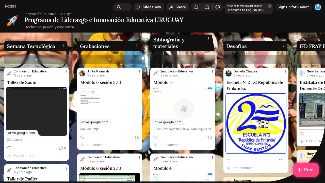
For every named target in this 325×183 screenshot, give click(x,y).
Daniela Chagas (245, 71)
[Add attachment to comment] (9, 155)
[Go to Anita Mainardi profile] (82, 73)
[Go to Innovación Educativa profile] (9, 73)
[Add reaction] (9, 148)
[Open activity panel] (196, 7)
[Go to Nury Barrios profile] (302, 73)
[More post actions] (66, 71)
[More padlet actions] (218, 7)
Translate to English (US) (246, 10)
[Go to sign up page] (318, 7)
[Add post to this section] (36, 59)
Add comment (23, 155)
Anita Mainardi (98, 71)
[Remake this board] (207, 7)
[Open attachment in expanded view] (255, 123)
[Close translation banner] (270, 6)
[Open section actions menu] (63, 45)
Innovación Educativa (40, 14)
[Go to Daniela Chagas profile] (228, 73)
